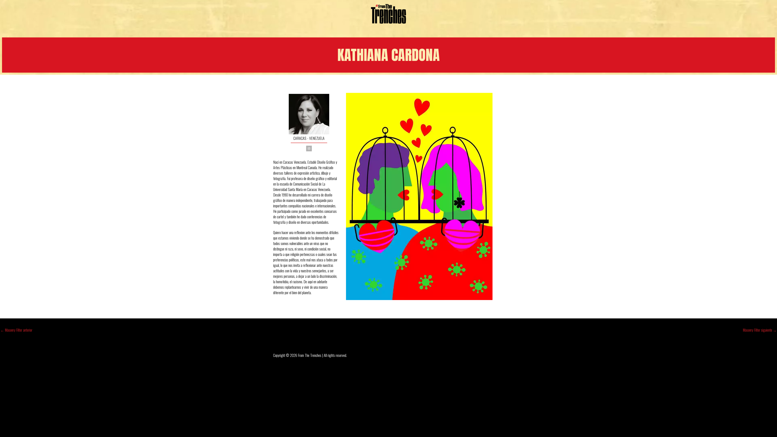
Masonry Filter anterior (16, 330)
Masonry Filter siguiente (760, 330)
